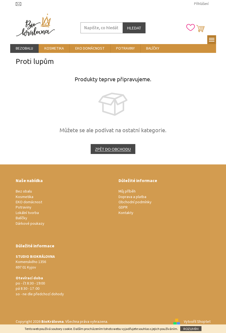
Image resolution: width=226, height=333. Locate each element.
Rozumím (190, 328)
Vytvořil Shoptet (197, 321)
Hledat (134, 27)
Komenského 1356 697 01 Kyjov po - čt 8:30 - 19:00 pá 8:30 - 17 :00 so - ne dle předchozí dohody (40, 275)
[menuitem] (24, 48)
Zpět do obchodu (113, 149)
